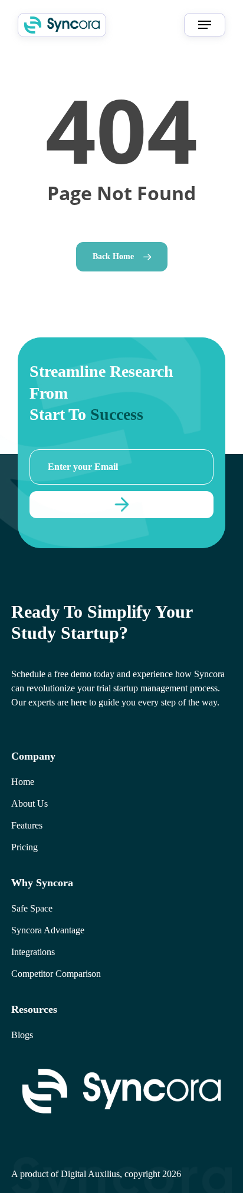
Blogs (22, 1035)
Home (22, 782)
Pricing (24, 847)
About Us (29, 803)
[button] (205, 25)
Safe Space (31, 908)
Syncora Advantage (47, 930)
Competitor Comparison (56, 974)
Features (26, 825)
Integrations (33, 952)
